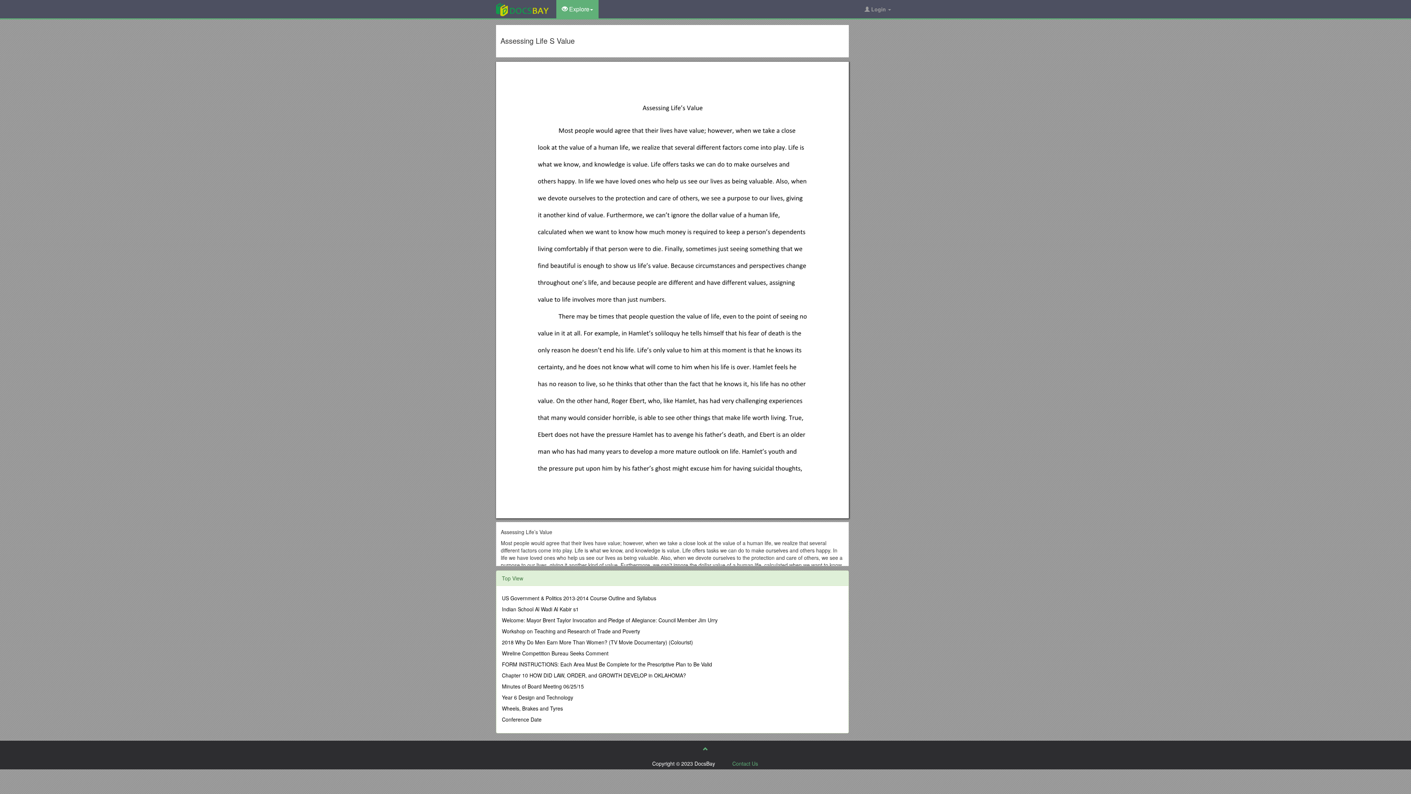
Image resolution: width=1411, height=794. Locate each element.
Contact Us (745, 763)
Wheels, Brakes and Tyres (532, 708)
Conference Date (522, 719)
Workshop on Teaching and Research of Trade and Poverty (571, 631)
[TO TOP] (705, 748)
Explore (578, 9)
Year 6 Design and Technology (537, 697)
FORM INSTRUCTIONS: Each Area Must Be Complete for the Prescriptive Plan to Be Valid (607, 664)
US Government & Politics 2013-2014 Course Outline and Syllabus (579, 598)
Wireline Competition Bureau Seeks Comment (555, 653)
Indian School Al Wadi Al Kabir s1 (540, 609)
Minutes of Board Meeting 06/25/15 (543, 686)
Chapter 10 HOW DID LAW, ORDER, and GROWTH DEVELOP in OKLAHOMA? (594, 675)
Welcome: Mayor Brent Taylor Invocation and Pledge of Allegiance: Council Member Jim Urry (610, 620)
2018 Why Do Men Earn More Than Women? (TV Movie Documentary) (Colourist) (597, 642)
